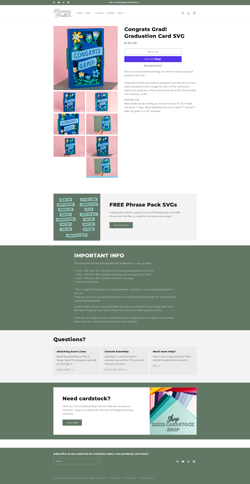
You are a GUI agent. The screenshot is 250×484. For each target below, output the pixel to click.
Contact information (146, 478)
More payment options (153, 65)
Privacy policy (115, 478)
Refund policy (102, 478)
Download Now (121, 225)
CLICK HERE (72, 422)
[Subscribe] (97, 461)
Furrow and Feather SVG (69, 478)
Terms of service (129, 478)
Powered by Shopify (86, 478)
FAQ (155, 365)
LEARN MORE (63, 369)
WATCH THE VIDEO (114, 369)
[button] (88, 13)
